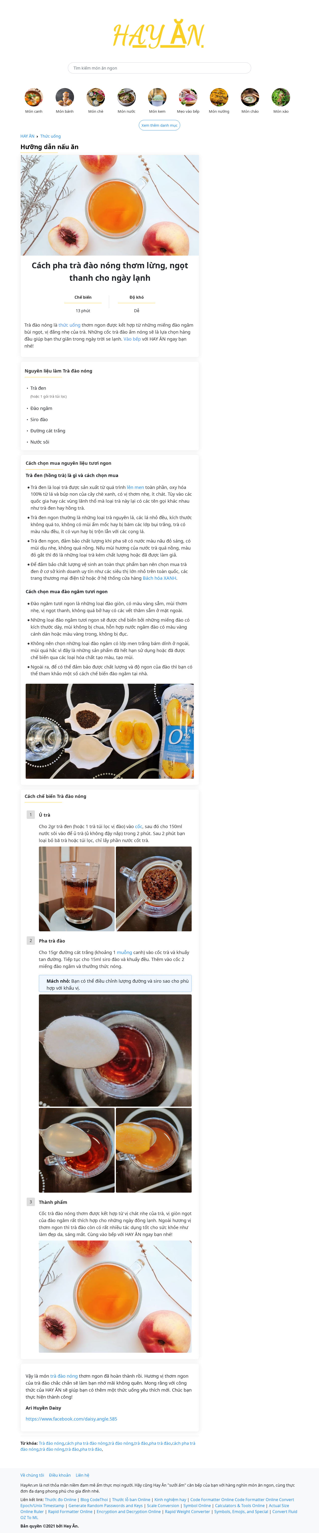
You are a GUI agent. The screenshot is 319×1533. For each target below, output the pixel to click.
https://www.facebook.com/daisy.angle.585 (71, 1419)
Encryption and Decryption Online (129, 1511)
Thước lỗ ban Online (131, 1499)
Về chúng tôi (32, 1475)
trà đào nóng (64, 1376)
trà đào (141, 1443)
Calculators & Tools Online (240, 1505)
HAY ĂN (27, 136)
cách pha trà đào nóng (86, 1443)
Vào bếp (132, 339)
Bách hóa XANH (159, 578)
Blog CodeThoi (94, 1499)
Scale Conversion (163, 1505)
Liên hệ (82, 1475)
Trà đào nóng (51, 1443)
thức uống (69, 325)
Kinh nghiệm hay (170, 1499)
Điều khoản (60, 1475)
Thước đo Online (60, 1499)
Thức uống (50, 136)
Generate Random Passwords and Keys (106, 1505)
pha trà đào (160, 1443)
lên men (135, 487)
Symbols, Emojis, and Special (241, 1511)
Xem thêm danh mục (159, 125)
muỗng (124, 952)
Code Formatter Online (212, 1499)
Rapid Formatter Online (70, 1511)
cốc (138, 826)
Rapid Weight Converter (187, 1511)
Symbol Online (197, 1505)
